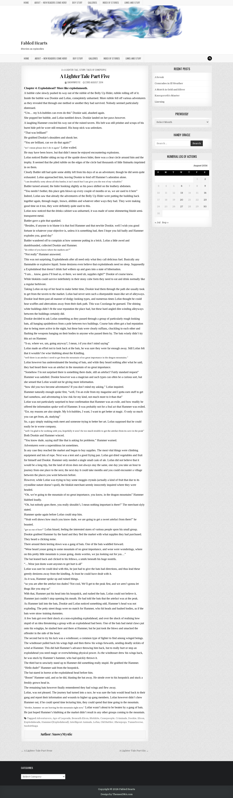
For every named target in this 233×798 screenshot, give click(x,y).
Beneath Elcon (80, 718)
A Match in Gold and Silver (170, 89)
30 (205, 206)
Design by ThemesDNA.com (117, 794)
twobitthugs (31, 726)
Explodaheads (32, 722)
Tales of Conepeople (96, 69)
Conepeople (107, 718)
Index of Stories (111, 2)
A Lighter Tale (71, 69)
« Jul (157, 222)
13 (181, 192)
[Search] (210, 58)
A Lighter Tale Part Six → (134, 750)
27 (181, 206)
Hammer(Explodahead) (55, 722)
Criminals (121, 718)
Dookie (132, 718)
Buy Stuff (77, 2)
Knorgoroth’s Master (167, 95)
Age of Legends (62, 718)
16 (205, 192)
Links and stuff (132, 2)
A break (159, 77)
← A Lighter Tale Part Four (36, 750)
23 (205, 199)
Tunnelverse (135, 722)
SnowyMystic (73, 82)
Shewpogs (120, 722)
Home (26, 2)
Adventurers (44, 718)
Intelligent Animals (81, 722)
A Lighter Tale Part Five (85, 76)
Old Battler (107, 722)
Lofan (96, 722)
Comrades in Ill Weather (169, 83)
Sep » (165, 222)
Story (82, 69)
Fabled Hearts (34, 43)
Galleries (92, 2)
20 (181, 199)
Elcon (141, 718)
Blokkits (94, 718)
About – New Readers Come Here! (50, 2)
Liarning (160, 101)
